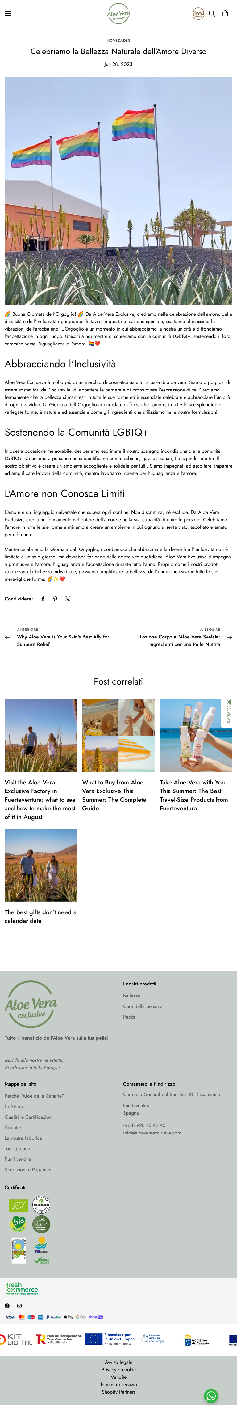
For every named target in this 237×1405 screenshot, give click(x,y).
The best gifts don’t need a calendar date (41, 916)
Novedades (119, 40)
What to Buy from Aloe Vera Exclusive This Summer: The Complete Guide (114, 795)
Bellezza (131, 995)
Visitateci (14, 1127)
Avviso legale (118, 1362)
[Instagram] (19, 1305)
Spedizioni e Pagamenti (29, 1169)
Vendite (119, 1377)
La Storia (14, 1106)
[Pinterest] (55, 598)
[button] (225, 13)
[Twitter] (67, 598)
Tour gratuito (17, 1148)
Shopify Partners (118, 1391)
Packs (129, 1016)
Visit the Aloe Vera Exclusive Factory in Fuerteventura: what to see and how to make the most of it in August (40, 800)
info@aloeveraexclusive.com (152, 1132)
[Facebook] (43, 598)
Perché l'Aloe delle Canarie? (34, 1096)
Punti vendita (18, 1159)
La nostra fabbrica (23, 1138)
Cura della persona (143, 1006)
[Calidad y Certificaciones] (59, 1232)
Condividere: (19, 598)
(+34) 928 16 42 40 (144, 1125)
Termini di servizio (118, 1384)
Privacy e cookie (119, 1369)
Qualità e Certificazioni (29, 1117)
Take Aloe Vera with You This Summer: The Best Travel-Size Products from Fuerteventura (194, 795)
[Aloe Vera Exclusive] (118, 13)
